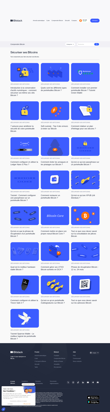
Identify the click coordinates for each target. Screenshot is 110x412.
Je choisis (10, 404)
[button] (3, 409)
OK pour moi (27, 404)
